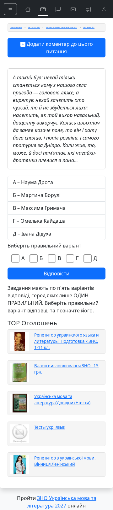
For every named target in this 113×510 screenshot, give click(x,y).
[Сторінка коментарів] (58, 9)
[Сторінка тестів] (43, 9)
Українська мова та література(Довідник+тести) (62, 400)
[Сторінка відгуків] (73, 9)
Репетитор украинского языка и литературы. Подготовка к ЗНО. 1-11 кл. (66, 341)
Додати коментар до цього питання (59, 47)
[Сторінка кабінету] (104, 9)
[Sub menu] (10, 9)
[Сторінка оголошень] (88, 9)
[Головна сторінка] (28, 9)
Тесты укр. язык (49, 427)
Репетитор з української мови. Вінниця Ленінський (65, 461)
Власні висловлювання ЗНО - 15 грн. (66, 369)
